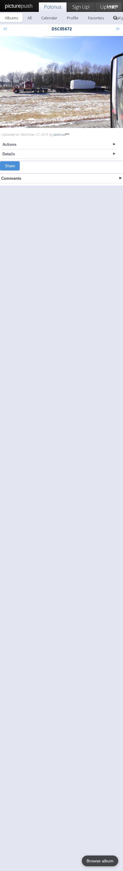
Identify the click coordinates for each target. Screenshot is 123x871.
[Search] (115, 18)
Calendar (49, 18)
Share (10, 166)
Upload (108, 6)
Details (8, 154)
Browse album (100, 861)
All (29, 18)
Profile (73, 18)
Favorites (96, 18)
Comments (11, 178)
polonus (59, 134)
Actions (9, 144)
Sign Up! (81, 6)
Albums (11, 18)
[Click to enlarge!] (61, 82)
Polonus (52, 6)
